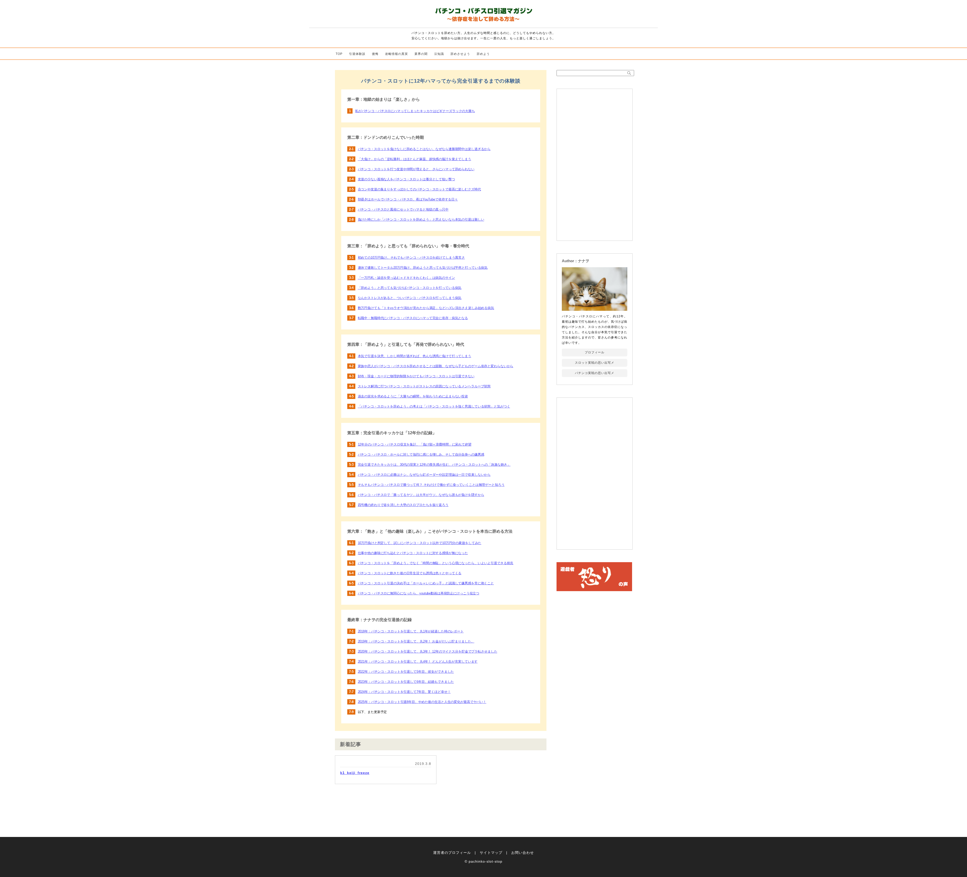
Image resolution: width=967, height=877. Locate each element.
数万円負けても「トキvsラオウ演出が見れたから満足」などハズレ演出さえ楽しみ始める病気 (426, 308)
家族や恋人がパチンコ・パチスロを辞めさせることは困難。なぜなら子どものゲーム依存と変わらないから (435, 366)
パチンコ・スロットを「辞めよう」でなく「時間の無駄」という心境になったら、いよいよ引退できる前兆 (435, 563)
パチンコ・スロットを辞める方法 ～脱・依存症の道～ (483, 15)
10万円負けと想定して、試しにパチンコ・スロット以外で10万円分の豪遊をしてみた (419, 543)
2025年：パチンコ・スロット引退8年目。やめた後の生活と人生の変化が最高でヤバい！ (422, 702)
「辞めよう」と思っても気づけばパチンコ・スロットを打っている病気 (410, 288)
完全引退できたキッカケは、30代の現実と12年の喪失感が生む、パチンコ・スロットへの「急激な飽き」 (434, 464)
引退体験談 (357, 54)
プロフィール (594, 352)
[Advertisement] (594, 164)
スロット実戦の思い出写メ (594, 362)
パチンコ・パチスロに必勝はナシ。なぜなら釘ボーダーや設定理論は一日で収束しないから (424, 475)
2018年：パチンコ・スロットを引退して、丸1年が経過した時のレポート (411, 631)
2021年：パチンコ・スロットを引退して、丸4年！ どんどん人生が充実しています (418, 661)
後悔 (375, 54)
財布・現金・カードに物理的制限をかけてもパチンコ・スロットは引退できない (416, 376)
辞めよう (483, 54)
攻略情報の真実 (396, 54)
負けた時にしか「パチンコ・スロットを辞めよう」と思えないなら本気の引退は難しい (421, 219)
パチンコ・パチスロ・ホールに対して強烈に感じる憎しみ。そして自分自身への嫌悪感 (421, 454)
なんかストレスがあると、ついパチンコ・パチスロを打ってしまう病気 (410, 298)
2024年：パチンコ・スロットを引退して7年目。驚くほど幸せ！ (404, 692)
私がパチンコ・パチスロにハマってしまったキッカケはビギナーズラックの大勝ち (415, 111)
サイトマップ (491, 853)
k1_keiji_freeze (354, 773)
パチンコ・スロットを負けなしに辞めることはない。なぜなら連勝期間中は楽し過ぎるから (424, 149)
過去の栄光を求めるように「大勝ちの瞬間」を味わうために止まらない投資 (413, 396)
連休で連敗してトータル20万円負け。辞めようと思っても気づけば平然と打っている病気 (423, 267)
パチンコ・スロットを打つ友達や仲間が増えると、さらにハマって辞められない (416, 169)
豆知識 (439, 54)
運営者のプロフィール (452, 853)
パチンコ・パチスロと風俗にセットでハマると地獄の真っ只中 (403, 209)
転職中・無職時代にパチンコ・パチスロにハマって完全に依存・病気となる (413, 318)
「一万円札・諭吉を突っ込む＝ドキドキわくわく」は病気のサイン (406, 278)
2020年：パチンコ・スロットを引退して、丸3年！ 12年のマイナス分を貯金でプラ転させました (427, 651)
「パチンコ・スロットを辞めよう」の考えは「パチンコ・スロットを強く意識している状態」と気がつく (434, 406)
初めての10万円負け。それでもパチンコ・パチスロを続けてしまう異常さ (411, 257)
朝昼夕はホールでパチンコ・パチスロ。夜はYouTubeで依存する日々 (408, 199)
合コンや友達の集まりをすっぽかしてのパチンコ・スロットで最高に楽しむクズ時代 (419, 189)
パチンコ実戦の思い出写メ (594, 373)
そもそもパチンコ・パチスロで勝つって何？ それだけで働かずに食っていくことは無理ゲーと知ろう (431, 485)
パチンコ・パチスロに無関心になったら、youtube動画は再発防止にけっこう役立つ (418, 593)
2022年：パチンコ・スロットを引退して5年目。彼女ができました (406, 671)
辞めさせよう (460, 54)
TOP (339, 54)
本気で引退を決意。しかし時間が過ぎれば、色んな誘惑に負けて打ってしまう (414, 356)
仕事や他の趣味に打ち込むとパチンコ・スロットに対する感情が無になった (413, 553)
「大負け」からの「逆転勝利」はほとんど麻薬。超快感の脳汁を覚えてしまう (414, 159)
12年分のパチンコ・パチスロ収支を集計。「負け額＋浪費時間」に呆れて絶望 (414, 444)
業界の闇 (421, 54)
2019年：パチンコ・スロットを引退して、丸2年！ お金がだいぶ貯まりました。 (416, 641)
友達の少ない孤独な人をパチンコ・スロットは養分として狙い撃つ (406, 179)
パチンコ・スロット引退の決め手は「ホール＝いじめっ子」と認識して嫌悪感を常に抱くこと (426, 583)
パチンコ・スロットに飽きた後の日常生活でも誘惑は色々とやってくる (410, 573)
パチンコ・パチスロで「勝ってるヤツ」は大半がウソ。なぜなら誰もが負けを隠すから (421, 495)
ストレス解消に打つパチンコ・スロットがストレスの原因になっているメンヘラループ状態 (424, 386)
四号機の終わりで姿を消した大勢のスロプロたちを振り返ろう (403, 505)
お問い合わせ (522, 853)
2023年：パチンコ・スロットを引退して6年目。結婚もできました (406, 682)
